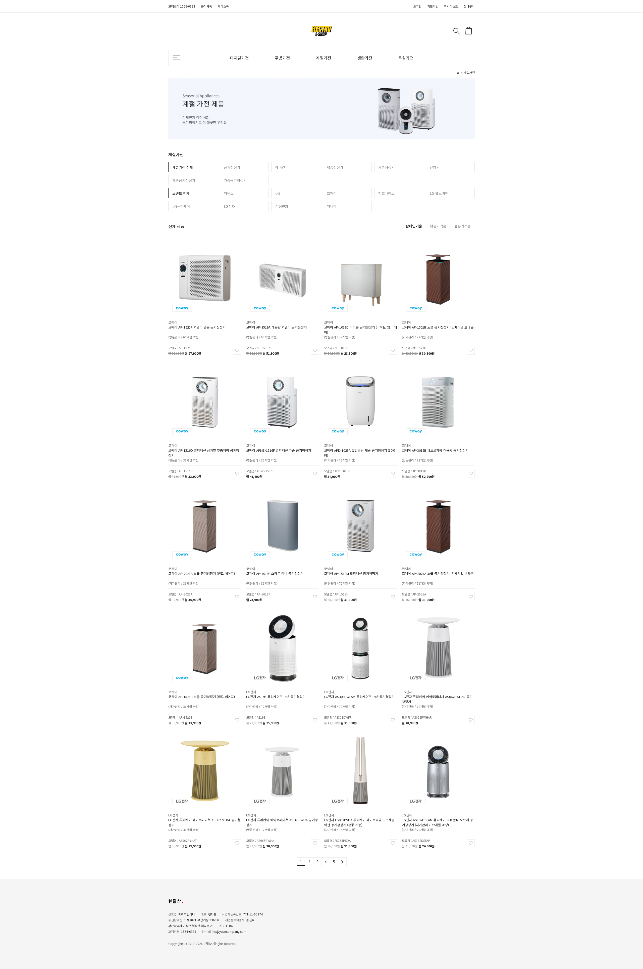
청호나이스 (386, 193)
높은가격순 (462, 225)
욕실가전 (405, 58)
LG (277, 193)
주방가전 (282, 58)
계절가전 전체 (182, 167)
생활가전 (364, 58)
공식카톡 (206, 6)
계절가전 (323, 58)
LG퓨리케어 (181, 206)
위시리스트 (451, 6)
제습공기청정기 (183, 180)
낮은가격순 (438, 225)
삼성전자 (281, 206)
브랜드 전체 (181, 193)
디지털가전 (239, 58)
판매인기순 (414, 225)
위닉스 (229, 193)
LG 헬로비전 (439, 193)
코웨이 (332, 193)
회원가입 (432, 6)
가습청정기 (386, 167)
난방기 (435, 167)
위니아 (332, 206)
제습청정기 (335, 167)
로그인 (417, 6)
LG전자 (229, 206)
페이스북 (223, 6)
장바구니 (469, 6)
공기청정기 (232, 167)
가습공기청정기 (235, 180)
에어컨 (280, 167)
